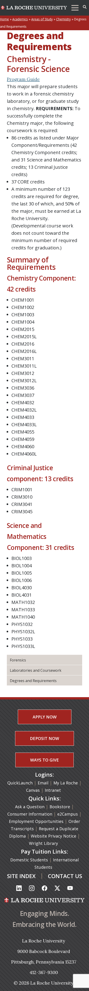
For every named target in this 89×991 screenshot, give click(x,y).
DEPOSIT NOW (44, 738)
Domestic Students (29, 860)
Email (43, 783)
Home (4, 19)
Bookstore (60, 806)
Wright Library (43, 843)
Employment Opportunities (36, 821)
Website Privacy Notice (54, 836)
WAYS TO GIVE (44, 760)
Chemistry (63, 19)
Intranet (53, 790)
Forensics (18, 660)
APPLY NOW (45, 717)
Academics (20, 19)
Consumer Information (29, 814)
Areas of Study (42, 19)
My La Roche (65, 783)
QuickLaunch (20, 783)
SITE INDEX (21, 876)
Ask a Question (29, 806)
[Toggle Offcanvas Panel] (84, 7)
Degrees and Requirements (33, 680)
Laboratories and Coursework (35, 670)
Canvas (33, 790)
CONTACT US (65, 876)
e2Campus (67, 814)
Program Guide (23, 79)
